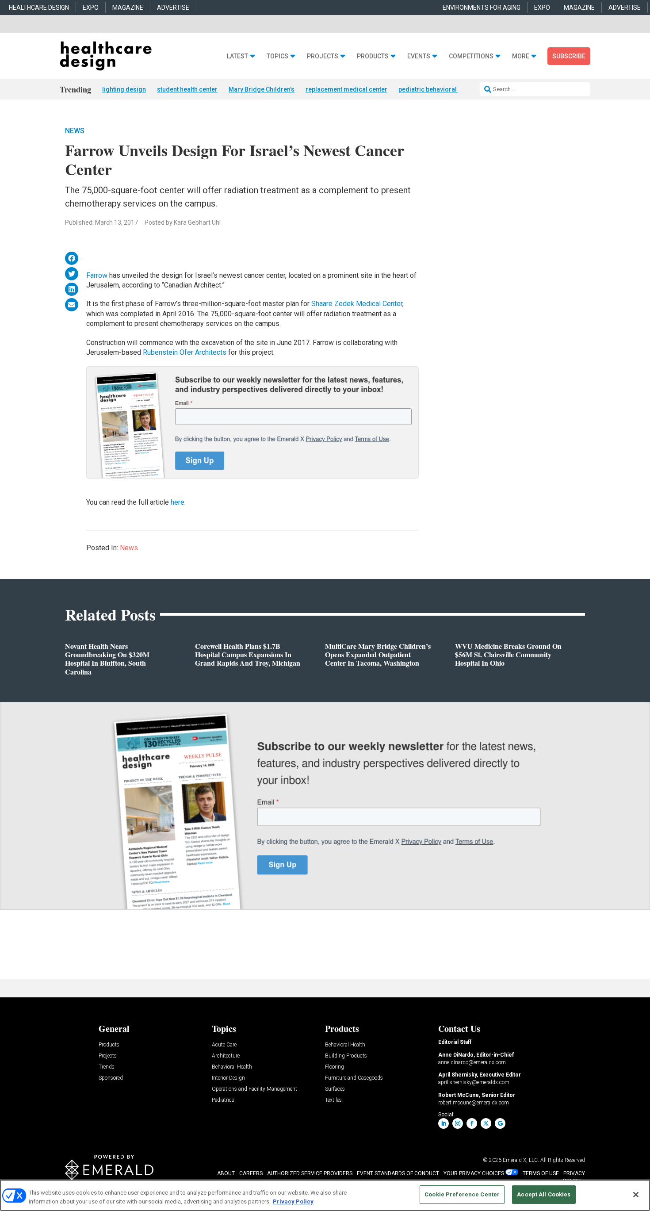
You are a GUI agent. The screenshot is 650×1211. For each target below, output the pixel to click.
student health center (187, 89)
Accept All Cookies (543, 1194)
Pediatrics (223, 1100)
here (177, 502)
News (74, 130)
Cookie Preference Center (462, 1194)
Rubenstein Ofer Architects (184, 352)
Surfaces (335, 1089)
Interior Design (228, 1078)
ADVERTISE (173, 7)
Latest (237, 56)
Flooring (334, 1067)
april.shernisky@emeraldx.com (473, 1082)
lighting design (124, 89)
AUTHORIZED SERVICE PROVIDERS (309, 1173)
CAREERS (251, 1173)
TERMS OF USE (541, 1173)
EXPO (91, 7)
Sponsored (111, 1078)
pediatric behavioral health (437, 89)
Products (373, 56)
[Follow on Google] (500, 1123)
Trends (107, 1067)
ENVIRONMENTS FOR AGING (481, 7)
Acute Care (224, 1045)
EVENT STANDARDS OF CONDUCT (398, 1173)
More (520, 56)
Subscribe (568, 56)
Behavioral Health (232, 1067)
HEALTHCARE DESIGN (39, 7)
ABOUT (226, 1173)
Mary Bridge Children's (261, 89)
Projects (322, 56)
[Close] (636, 1194)
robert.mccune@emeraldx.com (473, 1103)
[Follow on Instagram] (457, 1123)
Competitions (471, 56)
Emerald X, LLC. (521, 1160)
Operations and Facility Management (254, 1089)
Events (418, 56)
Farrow (96, 275)
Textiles (333, 1100)
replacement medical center (346, 89)
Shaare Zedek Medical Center (356, 303)
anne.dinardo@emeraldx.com (472, 1062)
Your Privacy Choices (474, 1173)
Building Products (346, 1056)
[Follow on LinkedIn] (443, 1123)
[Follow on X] (486, 1123)
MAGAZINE (127, 7)
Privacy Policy (293, 1201)
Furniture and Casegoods (354, 1078)
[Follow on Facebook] (471, 1123)
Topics (277, 56)
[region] (325, 1195)
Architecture (226, 1056)
